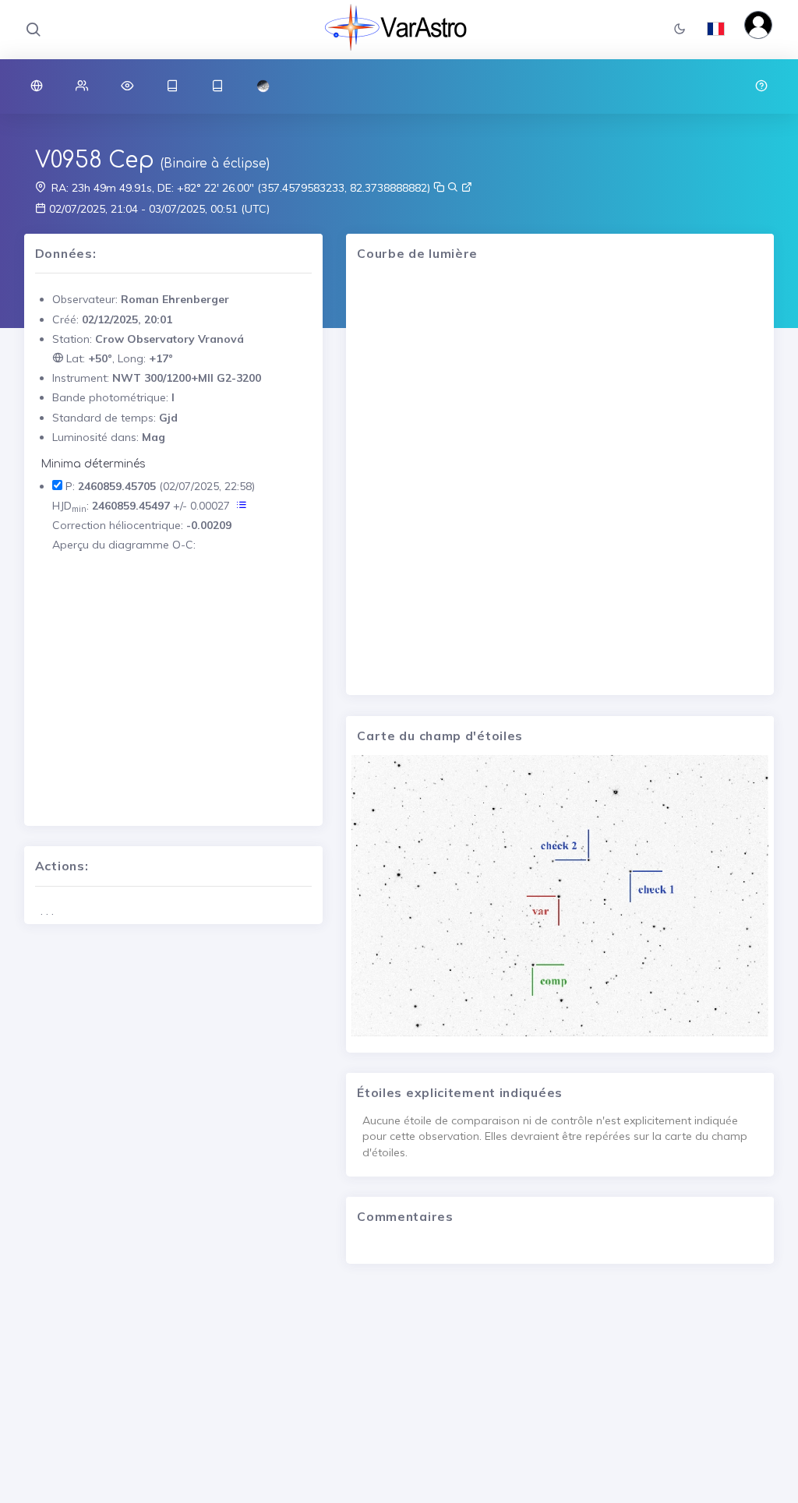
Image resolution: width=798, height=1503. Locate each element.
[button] (679, 30)
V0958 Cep (94, 160)
